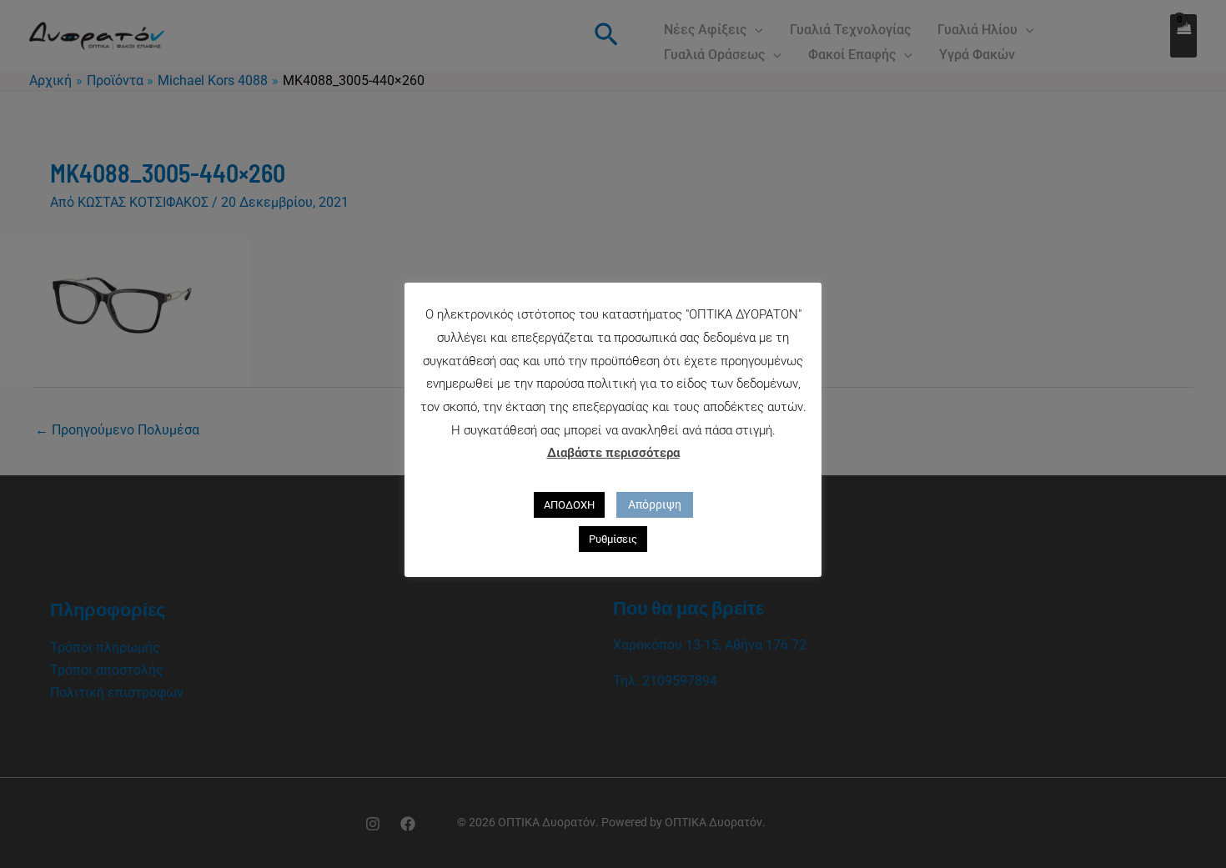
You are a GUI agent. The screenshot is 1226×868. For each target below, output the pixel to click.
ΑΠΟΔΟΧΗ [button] (569, 505)
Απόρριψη (654, 504)
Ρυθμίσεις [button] (613, 539)
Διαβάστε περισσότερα (613, 452)
